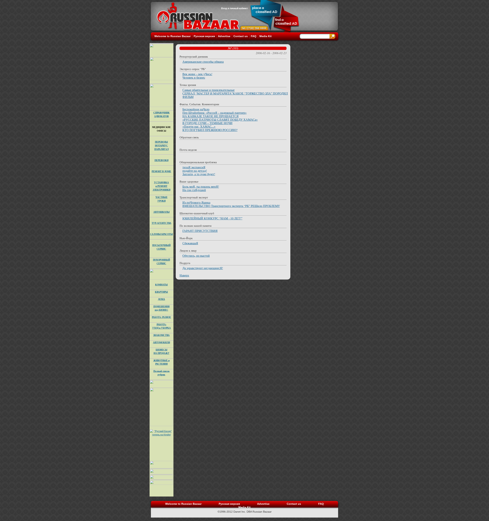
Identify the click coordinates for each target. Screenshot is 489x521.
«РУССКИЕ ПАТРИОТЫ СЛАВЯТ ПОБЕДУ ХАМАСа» (220, 119)
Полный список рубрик (161, 372)
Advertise (224, 36)
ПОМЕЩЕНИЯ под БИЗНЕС (161, 308)
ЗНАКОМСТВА (161, 335)
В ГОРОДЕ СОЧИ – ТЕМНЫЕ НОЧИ (207, 123)
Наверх (184, 275)
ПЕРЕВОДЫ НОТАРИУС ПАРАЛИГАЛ (161, 145)
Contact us (240, 36)
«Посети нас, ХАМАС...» (198, 126)
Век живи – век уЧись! (197, 74)
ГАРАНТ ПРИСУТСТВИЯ (200, 231)
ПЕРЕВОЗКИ (161, 160)
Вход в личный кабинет (234, 8)
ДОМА (161, 299)
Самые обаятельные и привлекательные (208, 90)
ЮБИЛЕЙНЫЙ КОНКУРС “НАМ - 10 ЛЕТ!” (212, 218)
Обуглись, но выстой (196, 256)
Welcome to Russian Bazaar (172, 36)
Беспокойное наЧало (195, 109)
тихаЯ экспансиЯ (193, 167)
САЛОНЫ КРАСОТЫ (161, 234)
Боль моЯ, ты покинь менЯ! (200, 186)
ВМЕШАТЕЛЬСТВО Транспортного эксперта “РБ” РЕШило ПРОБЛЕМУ (231, 206)
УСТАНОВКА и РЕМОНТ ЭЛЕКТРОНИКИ (161, 186)
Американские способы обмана (203, 62)
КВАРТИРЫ (161, 292)
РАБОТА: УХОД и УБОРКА (161, 326)
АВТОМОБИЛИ (161, 342)
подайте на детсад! (194, 171)
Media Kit (265, 36)
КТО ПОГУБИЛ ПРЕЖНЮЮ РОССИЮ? (209, 130)
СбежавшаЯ (190, 243)
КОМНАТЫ (161, 284)
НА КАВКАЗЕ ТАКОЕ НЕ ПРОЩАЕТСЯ (210, 116)
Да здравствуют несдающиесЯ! (202, 268)
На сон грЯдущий (194, 190)
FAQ (253, 36)
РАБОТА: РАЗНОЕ (161, 317)
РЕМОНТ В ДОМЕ (161, 171)
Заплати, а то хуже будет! (198, 174)
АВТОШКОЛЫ (161, 212)
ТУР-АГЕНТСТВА (161, 223)
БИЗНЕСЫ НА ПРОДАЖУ (161, 351)
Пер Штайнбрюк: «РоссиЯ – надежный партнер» (214, 113)
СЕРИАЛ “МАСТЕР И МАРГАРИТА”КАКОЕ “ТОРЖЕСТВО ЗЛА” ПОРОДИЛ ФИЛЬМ (235, 95)
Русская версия (204, 36)
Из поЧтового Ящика (196, 202)
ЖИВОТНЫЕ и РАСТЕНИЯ (161, 362)
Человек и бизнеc (193, 77)
